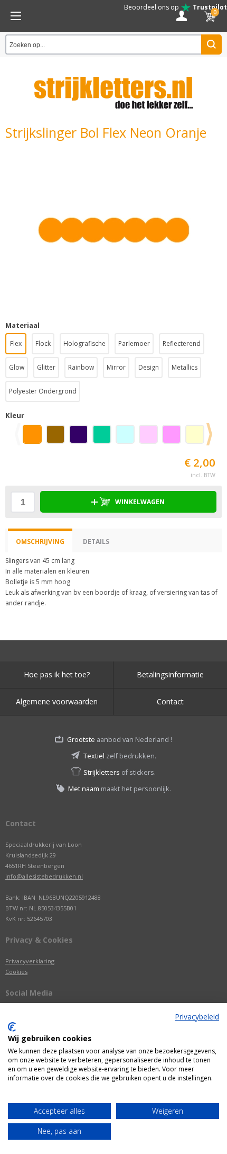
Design (148, 367)
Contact (170, 701)
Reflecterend (182, 343)
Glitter (46, 367)
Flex (16, 343)
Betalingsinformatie (170, 674)
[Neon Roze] (173, 438)
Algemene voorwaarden (57, 701)
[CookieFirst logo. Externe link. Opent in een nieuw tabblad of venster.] (12, 1027)
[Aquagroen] (104, 438)
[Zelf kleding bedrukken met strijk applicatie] (15, 15)
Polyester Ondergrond (43, 391)
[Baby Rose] (150, 438)
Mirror (116, 367)
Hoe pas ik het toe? (57, 674)
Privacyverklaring (29, 961)
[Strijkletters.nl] (113, 86)
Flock (43, 343)
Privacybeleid (197, 1017)
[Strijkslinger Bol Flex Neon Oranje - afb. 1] (113, 229)
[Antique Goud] (57, 438)
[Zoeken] (211, 44)
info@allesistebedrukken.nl (44, 876)
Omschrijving (40, 541)
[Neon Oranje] (34, 438)
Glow (16, 367)
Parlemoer (134, 343)
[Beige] (196, 438)
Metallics (184, 367)
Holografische (84, 343)
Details (96, 541)
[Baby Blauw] (127, 438)
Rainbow (81, 367)
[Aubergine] (80, 438)
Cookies (16, 972)
